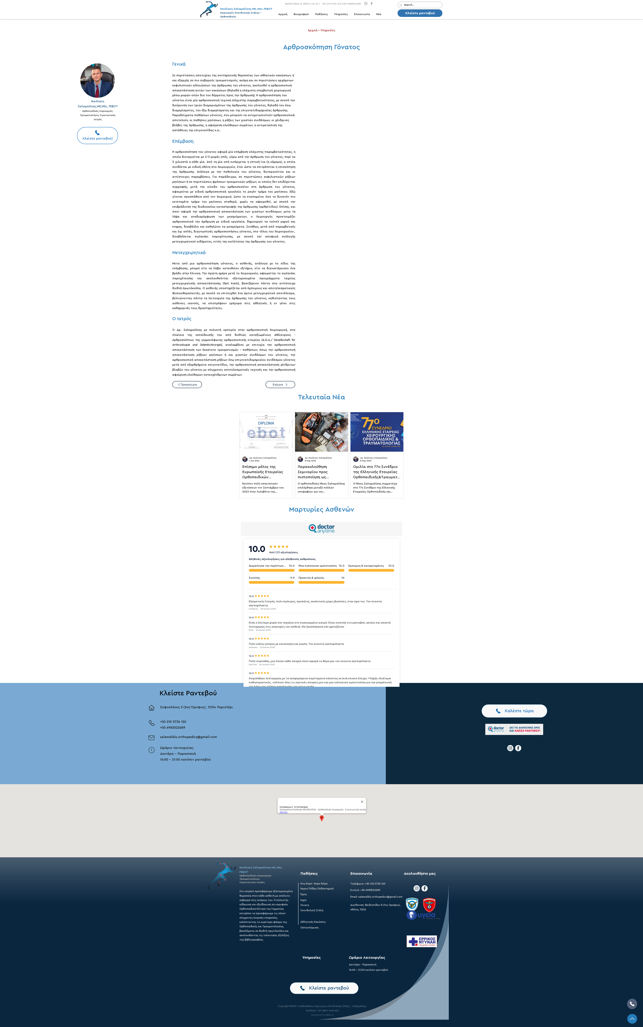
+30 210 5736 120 (173, 721)
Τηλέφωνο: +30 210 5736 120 (367, 884)
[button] (322, 14)
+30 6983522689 (172, 727)
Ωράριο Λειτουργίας (367, 957)
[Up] (632, 1019)
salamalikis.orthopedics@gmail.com (188, 737)
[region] (97, 80)
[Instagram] (366, 4)
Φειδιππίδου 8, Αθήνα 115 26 (301, 4)
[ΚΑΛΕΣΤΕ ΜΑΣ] (632, 1004)
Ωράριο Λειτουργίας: (177, 748)
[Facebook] (372, 4)
